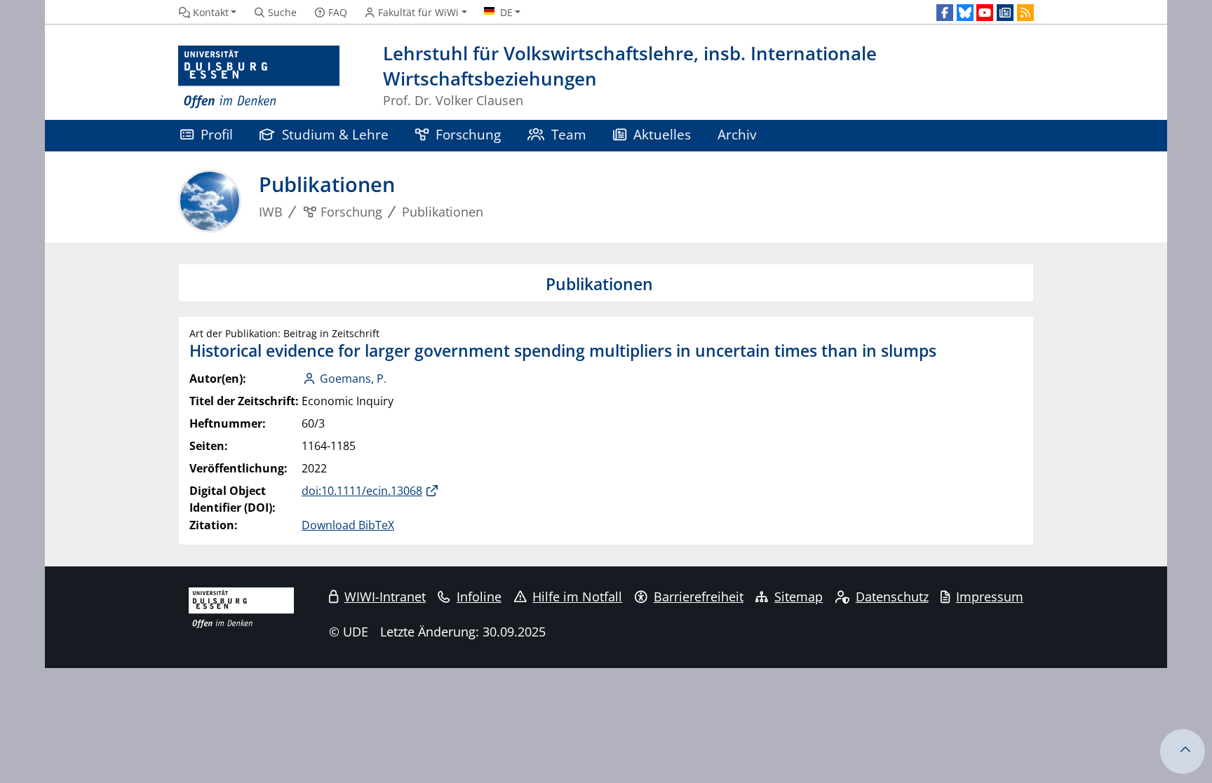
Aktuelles (662, 134)
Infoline (479, 596)
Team (568, 134)
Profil (217, 134)
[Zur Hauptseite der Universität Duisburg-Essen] (258, 77)
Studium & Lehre (335, 134)
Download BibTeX (348, 525)
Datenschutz (892, 596)
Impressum (989, 596)
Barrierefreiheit (698, 596)
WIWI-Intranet (385, 596)
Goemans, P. (353, 378)
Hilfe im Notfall (577, 596)
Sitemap (798, 596)
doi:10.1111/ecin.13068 (362, 490)
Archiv (737, 134)
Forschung (468, 134)
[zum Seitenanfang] (1182, 751)
